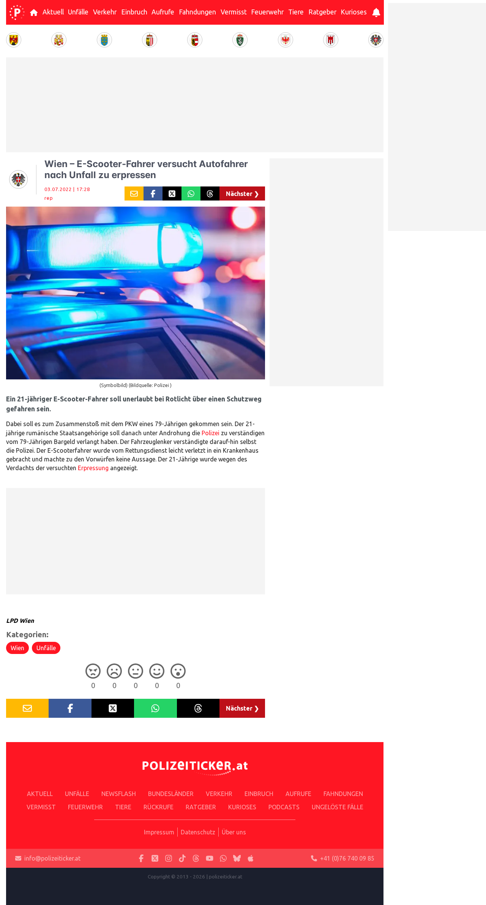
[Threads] (196, 858)
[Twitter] (155, 858)
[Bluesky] (237, 858)
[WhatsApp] (223, 858)
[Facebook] (141, 858)
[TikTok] (182, 858)
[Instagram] (168, 858)
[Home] (17, 13)
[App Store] (250, 858)
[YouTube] (209, 858)
